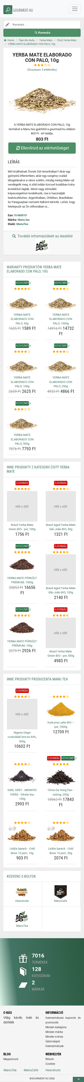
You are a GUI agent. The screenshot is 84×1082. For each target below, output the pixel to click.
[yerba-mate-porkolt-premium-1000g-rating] (22, 552)
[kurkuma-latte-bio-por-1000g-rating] (61, 697)
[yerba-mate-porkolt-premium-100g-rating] (22, 615)
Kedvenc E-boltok (21, 876)
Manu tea (24, 219)
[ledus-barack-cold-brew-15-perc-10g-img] (22, 835)
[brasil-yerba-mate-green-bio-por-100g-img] (22, 506)
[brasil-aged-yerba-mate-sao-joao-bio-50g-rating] (61, 489)
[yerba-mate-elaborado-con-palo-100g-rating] (22, 352)
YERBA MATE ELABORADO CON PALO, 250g (60, 382)
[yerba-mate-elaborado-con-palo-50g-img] (22, 301)
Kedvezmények (54, 1046)
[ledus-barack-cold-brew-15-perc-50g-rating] (61, 823)
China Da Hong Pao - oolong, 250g (61, 792)
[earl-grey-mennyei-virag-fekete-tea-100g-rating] (22, 764)
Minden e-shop (54, 1036)
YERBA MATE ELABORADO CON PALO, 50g (22, 319)
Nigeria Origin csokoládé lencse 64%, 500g (22, 737)
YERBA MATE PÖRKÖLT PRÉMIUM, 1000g (22, 580)
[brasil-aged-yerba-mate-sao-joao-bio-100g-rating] (61, 552)
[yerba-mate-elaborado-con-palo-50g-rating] (22, 289)
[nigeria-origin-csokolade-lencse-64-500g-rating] (22, 697)
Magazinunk (10, 1059)
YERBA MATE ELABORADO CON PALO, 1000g (60, 319)
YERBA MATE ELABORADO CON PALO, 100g (22, 382)
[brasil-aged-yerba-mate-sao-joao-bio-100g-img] (61, 569)
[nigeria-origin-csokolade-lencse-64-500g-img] (22, 714)
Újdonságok (52, 1041)
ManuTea (22, 224)
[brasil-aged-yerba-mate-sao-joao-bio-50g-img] (61, 506)
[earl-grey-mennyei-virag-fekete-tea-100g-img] (22, 777)
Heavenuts (52, 1070)
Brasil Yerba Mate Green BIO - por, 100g (22, 527)
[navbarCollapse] (75, 8)
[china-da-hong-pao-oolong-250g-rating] (61, 764)
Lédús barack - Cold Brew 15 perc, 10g (22, 851)
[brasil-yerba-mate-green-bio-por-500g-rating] (61, 615)
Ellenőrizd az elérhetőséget (45, 148)
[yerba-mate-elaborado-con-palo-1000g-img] (61, 301)
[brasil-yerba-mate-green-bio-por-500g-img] (61, 633)
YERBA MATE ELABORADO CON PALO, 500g (22, 439)
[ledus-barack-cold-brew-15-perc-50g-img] (61, 835)
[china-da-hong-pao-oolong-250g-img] (61, 777)
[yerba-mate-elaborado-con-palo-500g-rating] (22, 409)
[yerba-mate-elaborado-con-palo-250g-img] (61, 364)
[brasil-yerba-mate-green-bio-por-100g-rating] (22, 489)
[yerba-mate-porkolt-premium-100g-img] (22, 628)
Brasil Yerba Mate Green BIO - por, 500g (60, 654)
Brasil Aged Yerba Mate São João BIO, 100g (60, 590)
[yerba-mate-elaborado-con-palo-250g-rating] (61, 352)
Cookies (50, 1063)
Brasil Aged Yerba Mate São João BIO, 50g (60, 527)
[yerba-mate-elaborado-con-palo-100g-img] (22, 364)
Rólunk (49, 1059)
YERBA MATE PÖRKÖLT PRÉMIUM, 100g (22, 643)
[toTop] (78, 1079)
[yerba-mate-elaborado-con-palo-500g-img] (22, 421)
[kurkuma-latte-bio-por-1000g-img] (61, 709)
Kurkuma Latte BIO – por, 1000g (60, 725)
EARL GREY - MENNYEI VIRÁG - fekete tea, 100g (22, 794)
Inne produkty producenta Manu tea (37, 679)
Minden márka (54, 1032)
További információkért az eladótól (45, 236)
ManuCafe (31, 1070)
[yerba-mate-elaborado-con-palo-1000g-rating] (61, 289)
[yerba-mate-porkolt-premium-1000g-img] (22, 564)
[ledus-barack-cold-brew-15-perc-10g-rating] (22, 823)
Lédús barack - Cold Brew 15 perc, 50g (60, 851)
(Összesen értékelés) (42, 69)
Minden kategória (56, 1027)
